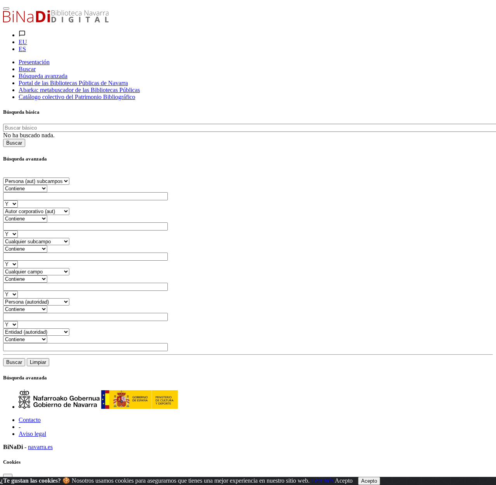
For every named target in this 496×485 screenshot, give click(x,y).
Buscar (14, 143)
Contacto (30, 420)
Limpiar (38, 362)
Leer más (322, 480)
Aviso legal (32, 433)
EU (23, 42)
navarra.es (40, 447)
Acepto (344, 480)
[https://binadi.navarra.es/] (55, 20)
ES (22, 49)
